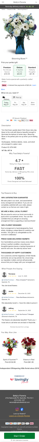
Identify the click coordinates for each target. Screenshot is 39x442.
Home (3, 9)
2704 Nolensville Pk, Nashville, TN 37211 (19, 398)
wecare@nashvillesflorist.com (19, 402)
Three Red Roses (21, 297)
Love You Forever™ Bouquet (25, 314)
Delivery (6, 98)
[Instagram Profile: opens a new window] (17, 409)
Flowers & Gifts (11, 9)
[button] (34, 437)
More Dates (33, 103)
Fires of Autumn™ (21, 280)
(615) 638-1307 (19, 400)
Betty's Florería (19, 2)
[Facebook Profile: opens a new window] (21, 409)
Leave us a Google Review (19, 416)
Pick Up (18, 97)
